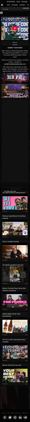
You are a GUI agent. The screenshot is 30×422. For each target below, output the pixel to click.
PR (28, 5)
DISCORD (26, 8)
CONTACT (22, 5)
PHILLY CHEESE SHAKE (10, 241)
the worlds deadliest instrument (12, 265)
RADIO (24, 2)
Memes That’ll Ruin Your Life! (11, 365)
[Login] (26, 1)
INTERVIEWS (11, 2)
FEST (8, 5)
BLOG (18, 2)
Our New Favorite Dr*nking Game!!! (13, 193)
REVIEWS (15, 5)
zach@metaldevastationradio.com (15, 64)
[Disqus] (15, 120)
